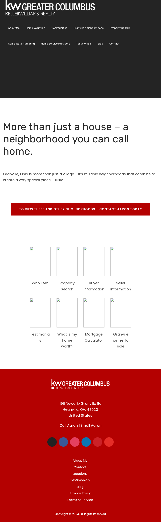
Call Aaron (68, 425)
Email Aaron (91, 425)
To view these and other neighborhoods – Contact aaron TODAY (80, 209)
